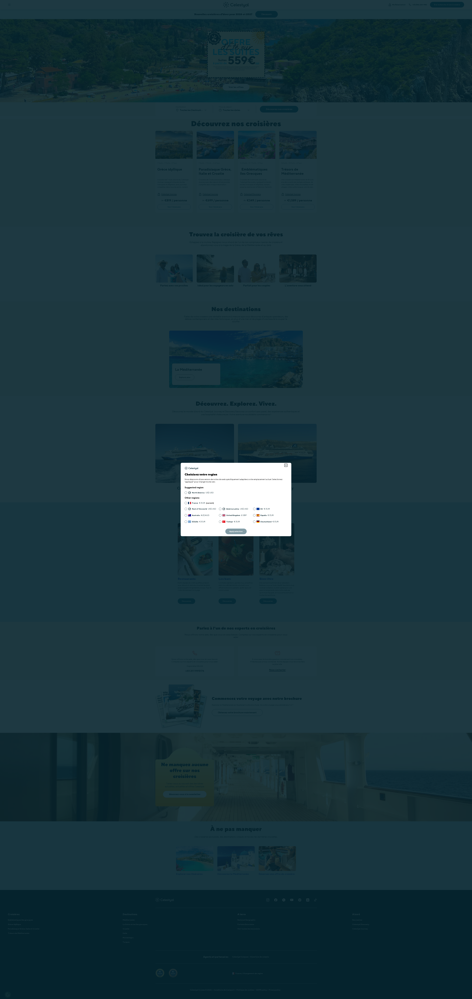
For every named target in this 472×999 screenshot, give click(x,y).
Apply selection (236, 531)
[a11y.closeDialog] (285, 465)
